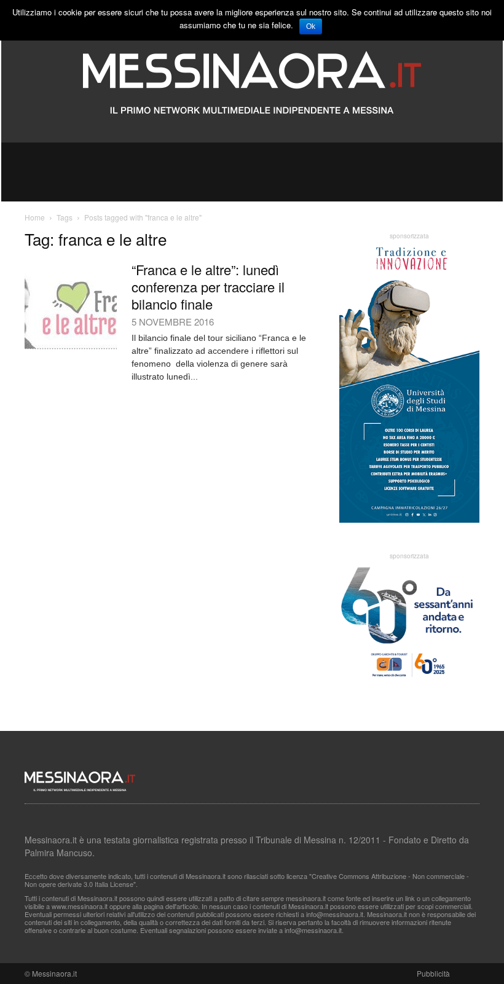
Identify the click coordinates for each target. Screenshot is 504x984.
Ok (310, 26)
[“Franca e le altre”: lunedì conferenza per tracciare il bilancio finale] (71, 305)
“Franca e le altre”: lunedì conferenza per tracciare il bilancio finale (208, 286)
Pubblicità (433, 973)
